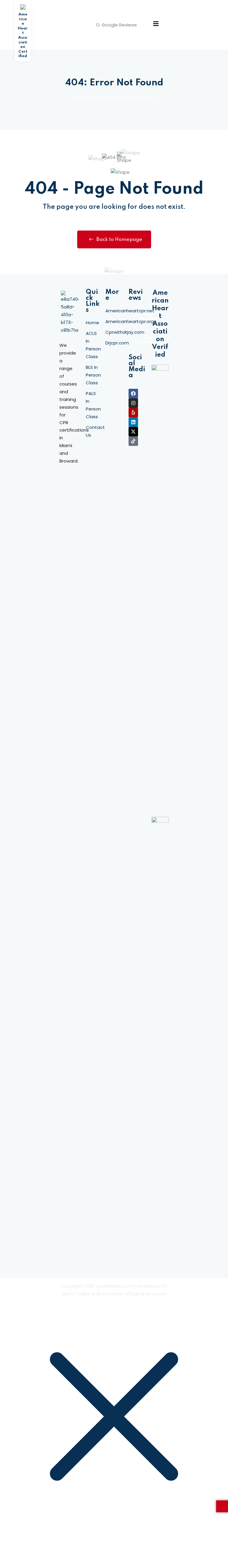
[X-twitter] (133, 431)
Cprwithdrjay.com (124, 332)
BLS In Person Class (93, 375)
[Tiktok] (133, 441)
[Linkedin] (133, 422)
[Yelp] (133, 412)
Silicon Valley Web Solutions (92, 1294)
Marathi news (65, 487)
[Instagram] (133, 403)
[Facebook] (133, 393)
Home (79, 97)
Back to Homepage (119, 239)
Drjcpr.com (117, 343)
